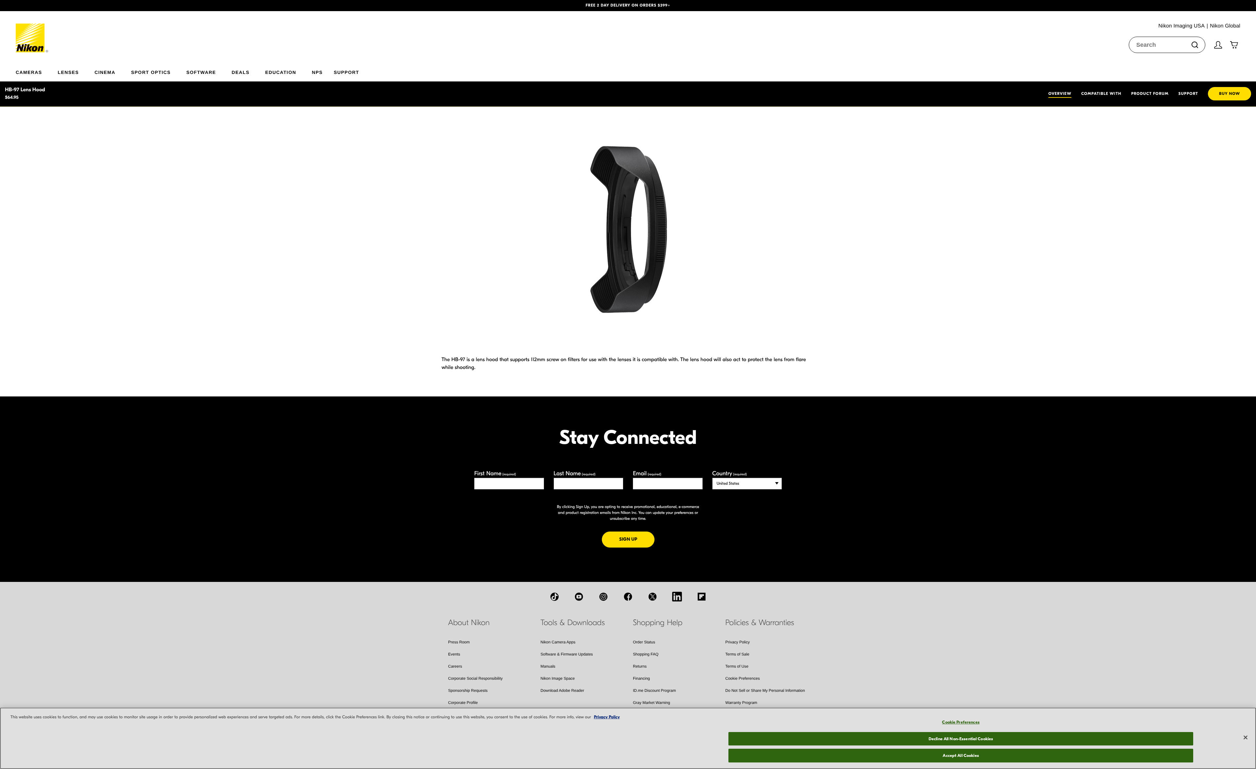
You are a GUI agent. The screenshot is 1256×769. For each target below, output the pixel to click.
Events (454, 654)
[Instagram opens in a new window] (603, 597)
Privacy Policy (737, 642)
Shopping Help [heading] (657, 622)
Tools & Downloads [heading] (573, 622)
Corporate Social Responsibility (475, 678)
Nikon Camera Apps (558, 642)
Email (647, 473)
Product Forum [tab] (1149, 94)
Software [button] (201, 72)
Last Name (575, 473)
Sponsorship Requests (468, 690)
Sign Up (636, 539)
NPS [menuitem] (317, 72)
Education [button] (280, 72)
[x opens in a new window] (652, 597)
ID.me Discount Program (654, 690)
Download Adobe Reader (562, 690)
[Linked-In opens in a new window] (677, 596)
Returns (640, 666)
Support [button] (346, 72)
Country (729, 473)
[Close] (1245, 737)
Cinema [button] (105, 72)
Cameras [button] (29, 72)
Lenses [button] (68, 72)
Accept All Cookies (961, 755)
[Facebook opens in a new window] (628, 597)
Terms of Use (737, 666)
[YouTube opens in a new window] (579, 597)
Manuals (548, 666)
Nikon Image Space (558, 678)
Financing (641, 678)
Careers (455, 666)
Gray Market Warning (651, 702)
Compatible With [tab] (1101, 94)
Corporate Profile (463, 702)
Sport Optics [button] (151, 72)
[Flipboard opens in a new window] (701, 597)
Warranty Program (741, 702)
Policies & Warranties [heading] (759, 622)
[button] (94, 5)
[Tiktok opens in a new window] (554, 597)
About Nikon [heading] (469, 622)
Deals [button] (240, 72)
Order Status (644, 642)
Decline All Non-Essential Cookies (961, 738)
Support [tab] (1188, 94)
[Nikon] (32, 31)
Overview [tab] (1059, 94)
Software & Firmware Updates (567, 654)
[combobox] (1167, 45)
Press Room (459, 642)
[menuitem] (37, 71)
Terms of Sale (737, 654)
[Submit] (1195, 45)
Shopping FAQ (645, 654)
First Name (495, 473)
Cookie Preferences (742, 678)
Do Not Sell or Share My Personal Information (765, 690)
